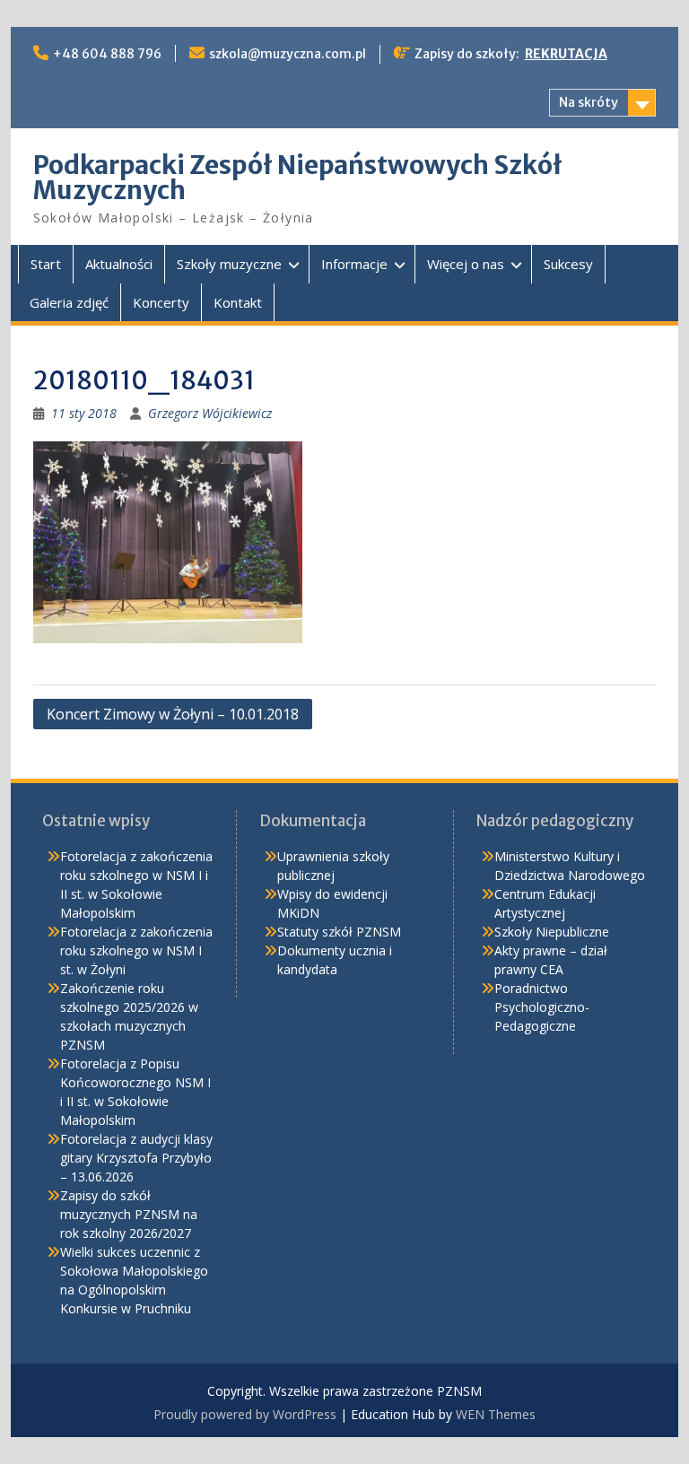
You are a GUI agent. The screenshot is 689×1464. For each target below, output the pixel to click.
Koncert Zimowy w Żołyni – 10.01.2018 (173, 714)
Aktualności (119, 264)
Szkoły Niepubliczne (551, 931)
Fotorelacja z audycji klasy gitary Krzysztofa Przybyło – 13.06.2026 (136, 1157)
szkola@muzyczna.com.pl (287, 54)
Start (46, 264)
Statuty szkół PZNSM (339, 931)
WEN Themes (496, 1414)
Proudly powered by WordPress (244, 1414)
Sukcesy (568, 264)
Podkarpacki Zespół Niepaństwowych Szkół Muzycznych (298, 177)
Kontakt (238, 302)
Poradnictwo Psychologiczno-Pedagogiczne (541, 1007)
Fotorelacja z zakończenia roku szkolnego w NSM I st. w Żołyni (136, 950)
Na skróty (588, 102)
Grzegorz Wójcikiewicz (210, 413)
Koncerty (161, 302)
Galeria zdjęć (69, 302)
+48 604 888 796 (107, 54)
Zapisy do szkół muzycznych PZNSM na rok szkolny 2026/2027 (128, 1214)
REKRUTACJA (566, 54)
